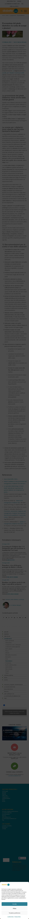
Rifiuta (14, 908)
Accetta (14, 904)
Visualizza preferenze (14, 913)
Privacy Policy (18, 916)
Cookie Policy (11, 916)
